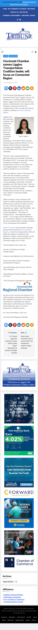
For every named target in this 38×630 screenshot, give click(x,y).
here (25, 313)
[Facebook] (6, 88)
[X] (10, 88)
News (5, 56)
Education (12, 617)
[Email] (28, 88)
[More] (32, 88)
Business (4, 617)
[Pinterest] (15, 88)
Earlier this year (9, 228)
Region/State (19, 620)
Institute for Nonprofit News (13, 595)
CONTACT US (14, 12)
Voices (34, 620)
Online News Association (12, 597)
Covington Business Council (13, 602)
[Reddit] (23, 88)
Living (35, 617)
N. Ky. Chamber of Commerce (14, 599)
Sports (28, 620)
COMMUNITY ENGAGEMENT (12, 15)
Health (29, 617)
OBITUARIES (31, 9)
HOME (5, 9)
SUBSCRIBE (25, 15)
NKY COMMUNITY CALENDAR (17, 9)
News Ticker (13, 56)
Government (21, 617)
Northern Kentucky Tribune (12, 608)
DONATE (32, 15)
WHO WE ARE (24, 12)
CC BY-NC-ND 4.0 (19, 613)
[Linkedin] (19, 88)
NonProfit (11, 620)
